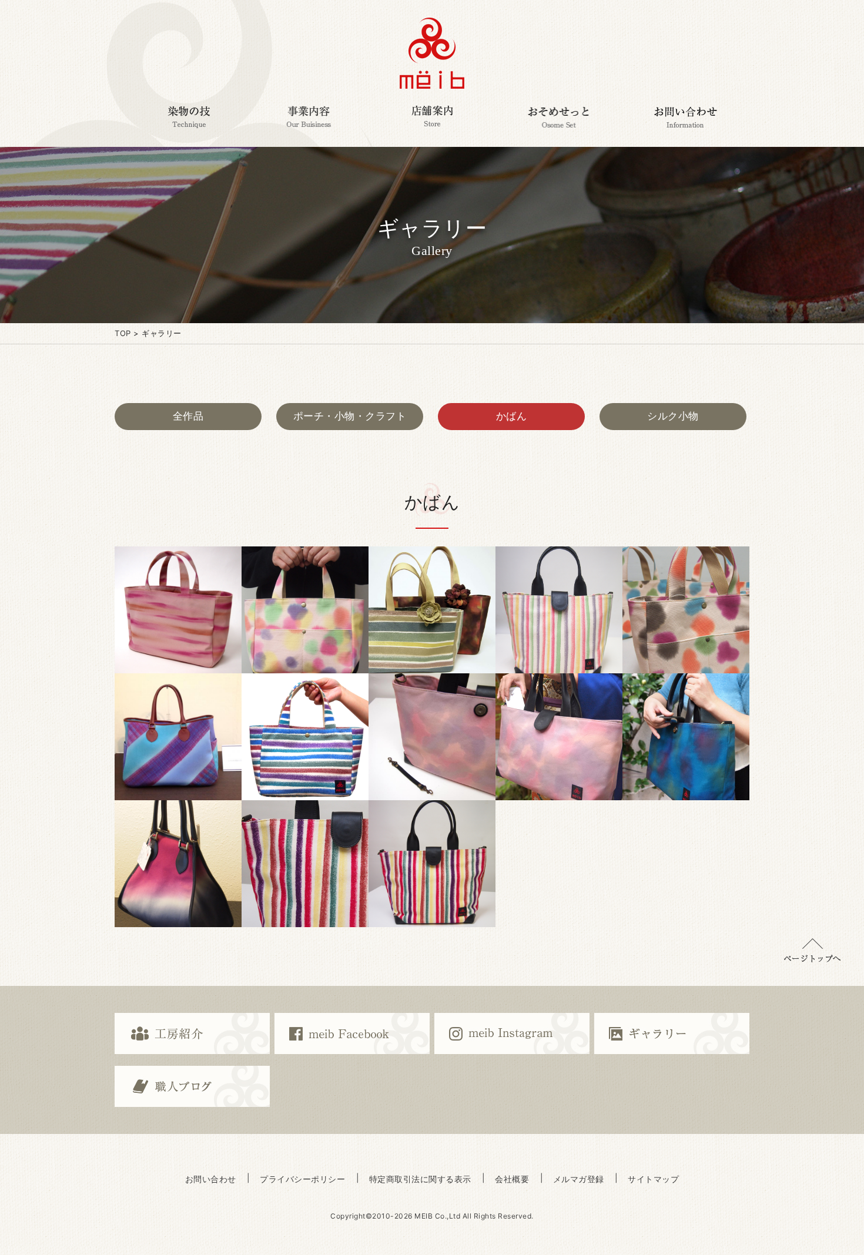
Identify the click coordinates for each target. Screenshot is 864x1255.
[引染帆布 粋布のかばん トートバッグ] (305, 736)
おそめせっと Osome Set (558, 117)
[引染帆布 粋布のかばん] (305, 863)
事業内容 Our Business (308, 117)
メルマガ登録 (578, 1179)
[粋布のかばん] (558, 736)
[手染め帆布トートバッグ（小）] (305, 609)
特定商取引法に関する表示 (420, 1179)
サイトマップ (653, 1179)
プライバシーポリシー (302, 1179)
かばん (511, 416)
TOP (123, 333)
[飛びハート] (685, 609)
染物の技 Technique (189, 117)
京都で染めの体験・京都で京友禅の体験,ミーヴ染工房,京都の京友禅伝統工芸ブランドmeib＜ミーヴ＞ (432, 53)
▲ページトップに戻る (812, 950)
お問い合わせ (210, 1179)
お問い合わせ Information (686, 117)
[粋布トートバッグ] (432, 609)
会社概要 (512, 1179)
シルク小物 (673, 416)
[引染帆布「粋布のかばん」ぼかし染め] (178, 863)
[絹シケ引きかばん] (178, 736)
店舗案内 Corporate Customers (432, 117)
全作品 (188, 416)
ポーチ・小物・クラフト (350, 416)
